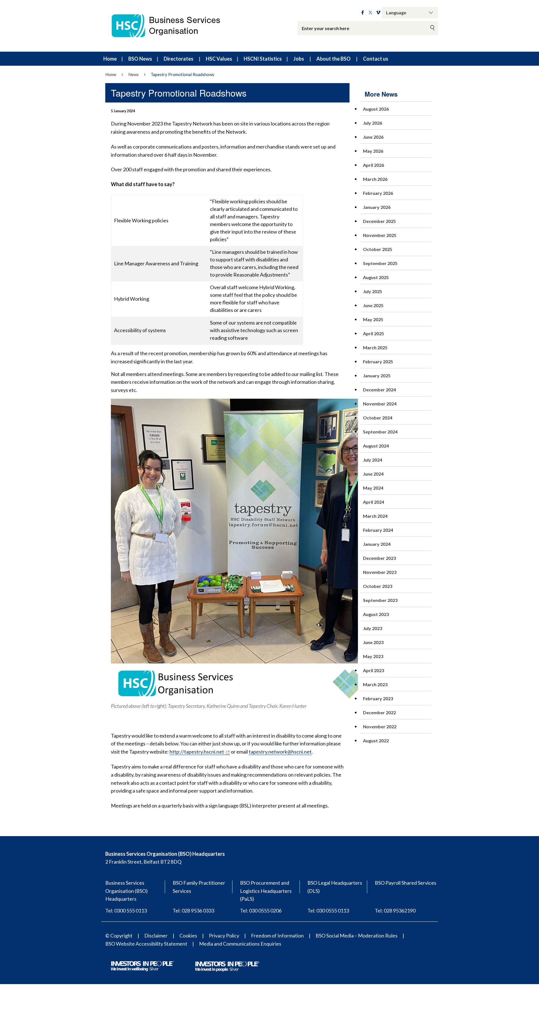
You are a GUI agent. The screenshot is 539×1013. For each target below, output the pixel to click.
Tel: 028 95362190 (395, 910)
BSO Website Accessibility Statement (146, 944)
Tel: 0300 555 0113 (126, 910)
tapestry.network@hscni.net (280, 752)
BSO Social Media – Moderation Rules (357, 935)
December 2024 (379, 389)
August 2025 (376, 277)
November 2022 (379, 726)
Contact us (375, 59)
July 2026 (372, 123)
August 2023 (376, 614)
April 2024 (373, 502)
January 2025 (376, 375)
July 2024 (372, 459)
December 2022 (379, 712)
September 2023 (380, 600)
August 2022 (376, 740)
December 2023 (379, 558)
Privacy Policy (224, 935)
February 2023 (378, 698)
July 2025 (372, 291)
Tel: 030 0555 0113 (328, 910)
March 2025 (375, 347)
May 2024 (373, 487)
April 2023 (373, 670)
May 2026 (373, 151)
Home (110, 59)
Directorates (178, 59)
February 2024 (378, 530)
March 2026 (375, 179)
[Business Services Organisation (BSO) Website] (171, 26)
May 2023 (373, 656)
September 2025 (380, 263)
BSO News (140, 59)
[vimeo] (378, 13)
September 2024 (380, 431)
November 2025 (379, 235)
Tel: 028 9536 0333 (193, 910)
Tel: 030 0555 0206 (261, 910)
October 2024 (377, 417)
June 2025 (373, 305)
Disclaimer (156, 935)
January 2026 (376, 207)
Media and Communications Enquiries (240, 944)
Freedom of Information (277, 935)
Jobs (298, 59)
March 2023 (375, 684)
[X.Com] (370, 13)
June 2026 (373, 137)
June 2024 (373, 473)
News (133, 74)
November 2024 (379, 403)
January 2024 (376, 544)
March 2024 (375, 516)
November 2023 (379, 572)
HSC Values (219, 59)
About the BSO (333, 59)
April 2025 (373, 333)
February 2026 (378, 193)
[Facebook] (362, 13)
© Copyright (119, 935)
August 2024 (376, 445)
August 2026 (376, 108)
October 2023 (377, 586)
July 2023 (372, 628)
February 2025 (378, 361)
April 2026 (373, 165)
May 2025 (373, 319)
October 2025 (377, 249)
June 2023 (373, 642)
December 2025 (379, 221)
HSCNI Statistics (263, 59)
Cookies (188, 935)
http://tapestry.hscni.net (197, 752)
